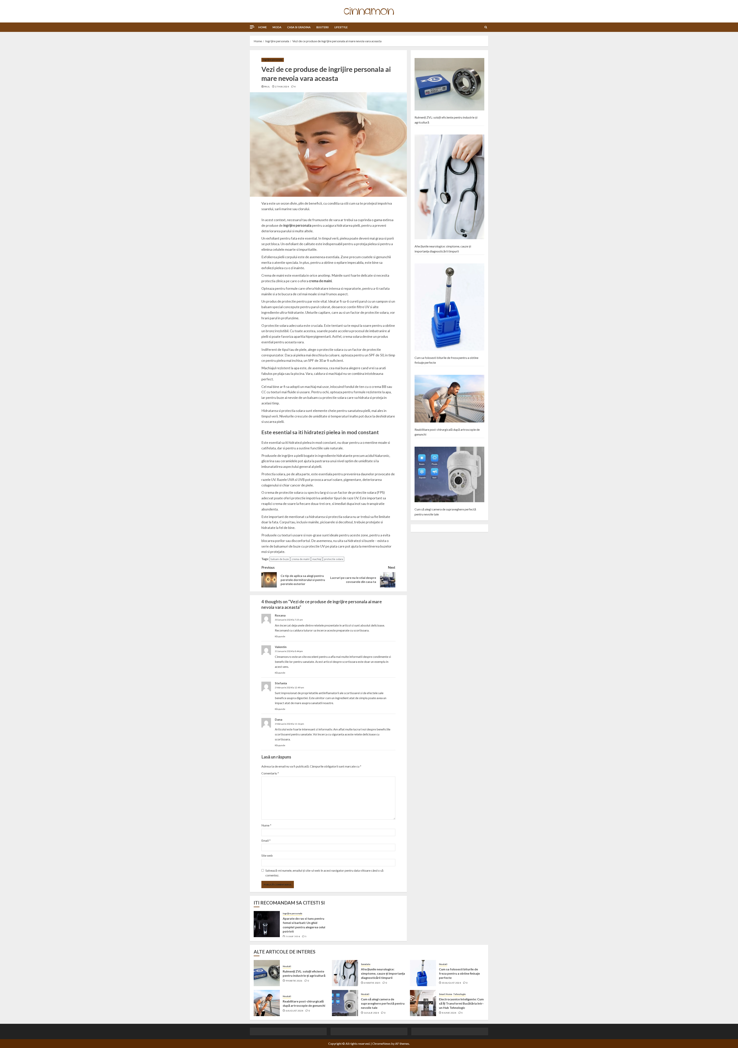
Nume (266, 825)
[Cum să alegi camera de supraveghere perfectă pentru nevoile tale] (449, 474)
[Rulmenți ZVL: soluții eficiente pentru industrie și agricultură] (449, 84)
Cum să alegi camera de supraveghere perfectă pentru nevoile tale (383, 1003)
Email (266, 840)
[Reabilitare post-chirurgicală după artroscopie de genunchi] (449, 399)
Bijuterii (322, 27)
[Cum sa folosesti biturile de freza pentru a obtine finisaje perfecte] (449, 307)
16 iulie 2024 (371, 1012)
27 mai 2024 (282, 86)
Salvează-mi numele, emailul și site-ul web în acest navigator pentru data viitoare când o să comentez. (324, 873)
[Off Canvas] (252, 27)
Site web (267, 855)
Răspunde (280, 636)
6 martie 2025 (372, 982)
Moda (277, 27)
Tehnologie (459, 994)
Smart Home (445, 994)
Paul (267, 86)
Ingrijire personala (272, 59)
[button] (485, 27)
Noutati (287, 966)
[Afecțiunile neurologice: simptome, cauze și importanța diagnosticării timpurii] (449, 186)
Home (262, 27)
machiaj (316, 559)
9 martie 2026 (294, 980)
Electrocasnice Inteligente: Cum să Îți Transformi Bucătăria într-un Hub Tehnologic (461, 1003)
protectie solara (333, 559)
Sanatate (365, 964)
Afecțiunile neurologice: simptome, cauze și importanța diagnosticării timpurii (383, 973)
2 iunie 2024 (293, 936)
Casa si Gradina (299, 27)
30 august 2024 (451, 982)
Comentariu (270, 773)
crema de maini (300, 559)
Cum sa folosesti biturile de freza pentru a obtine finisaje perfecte (459, 973)
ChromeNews (381, 1043)
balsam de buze (280, 559)
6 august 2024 (294, 1010)
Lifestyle (341, 27)
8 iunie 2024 (449, 1012)
